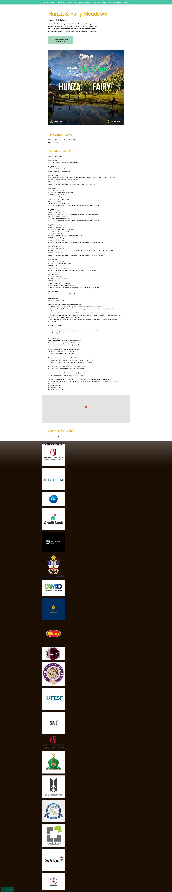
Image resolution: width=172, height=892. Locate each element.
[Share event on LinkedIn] (58, 436)
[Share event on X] (53, 436)
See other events (60, 41)
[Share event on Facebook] (49, 436)
